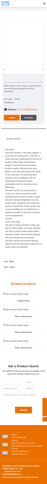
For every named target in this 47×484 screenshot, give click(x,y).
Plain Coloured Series (23, 316)
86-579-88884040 (27, 109)
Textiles (17, 99)
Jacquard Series (23, 301)
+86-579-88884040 (18, 438)
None (11, 261)
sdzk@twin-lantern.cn (19, 454)
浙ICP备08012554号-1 (12, 474)
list (36, 477)
